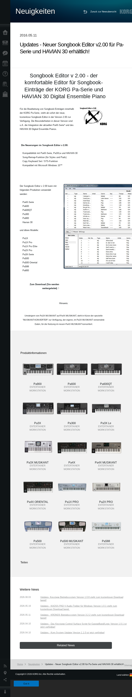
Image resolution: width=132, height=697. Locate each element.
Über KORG (6, 692)
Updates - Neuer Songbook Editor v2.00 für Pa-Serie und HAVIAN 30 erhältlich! (84, 664)
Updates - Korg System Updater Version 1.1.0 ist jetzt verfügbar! (72, 632)
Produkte (6, 43)
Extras (6, 53)
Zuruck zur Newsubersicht (103, 11)
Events (6, 63)
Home (6, 33)
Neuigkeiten (6, 666)
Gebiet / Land (6, 672)
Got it (26, 683)
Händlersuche (6, 84)
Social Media (6, 679)
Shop (6, 94)
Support (6, 74)
